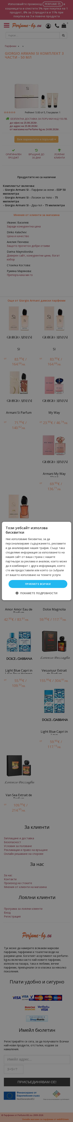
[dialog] (36, 561)
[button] (36, 593)
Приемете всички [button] (38, 584)
